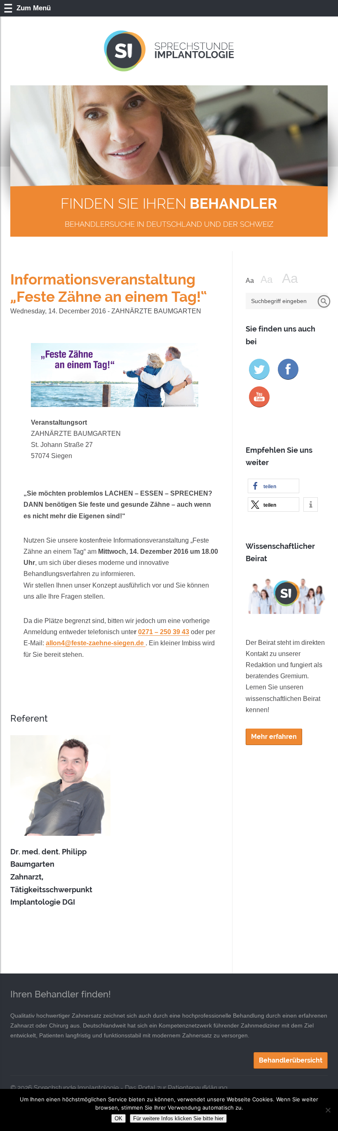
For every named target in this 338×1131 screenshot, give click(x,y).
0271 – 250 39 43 (163, 631)
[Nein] (328, 1110)
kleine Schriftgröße (252, 281)
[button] (273, 486)
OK (118, 1118)
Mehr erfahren (274, 737)
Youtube (259, 396)
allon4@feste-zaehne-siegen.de (96, 643)
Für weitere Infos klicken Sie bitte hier (178, 1118)
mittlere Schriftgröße (270, 279)
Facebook (288, 369)
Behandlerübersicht (290, 1060)
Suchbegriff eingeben (279, 301)
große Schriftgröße (295, 278)
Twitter (259, 369)
